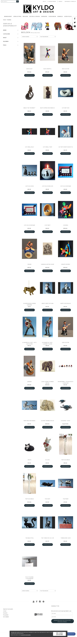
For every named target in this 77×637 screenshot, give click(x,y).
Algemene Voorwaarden (8, 609)
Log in (44, 1)
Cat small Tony (47, 147)
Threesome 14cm (66, 538)
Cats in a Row (29, 186)
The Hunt (47, 498)
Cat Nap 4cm (65, 108)
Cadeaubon (52, 16)
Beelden (25, 16)
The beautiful (29, 538)
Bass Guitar (65, 68)
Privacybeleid (5, 615)
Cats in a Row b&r (65, 186)
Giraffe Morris (65, 264)
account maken (52, 1)
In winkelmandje (29, 75)
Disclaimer (5, 613)
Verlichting (17, 16)
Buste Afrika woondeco (47, 108)
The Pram (65, 498)
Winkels (60, 16)
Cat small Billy (29, 147)
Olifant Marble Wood (47, 420)
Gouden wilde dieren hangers (29, 304)
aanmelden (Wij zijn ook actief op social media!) (62, 621)
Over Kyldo (68, 16)
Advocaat (29, 68)
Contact (60, 1)
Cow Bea (65, 225)
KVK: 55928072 (6, 617)
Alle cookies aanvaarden (59, 634)
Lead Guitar (65, 342)
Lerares (29, 381)
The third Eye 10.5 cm (47, 538)
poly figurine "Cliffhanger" (29, 577)
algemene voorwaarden (26, 635)
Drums (29, 264)
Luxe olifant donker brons (47, 382)
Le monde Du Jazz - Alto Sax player (29, 343)
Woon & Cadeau (34, 16)
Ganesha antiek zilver (47, 264)
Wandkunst (8, 16)
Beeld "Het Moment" (29, 108)
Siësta (29, 459)
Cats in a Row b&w (29, 225)
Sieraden (44, 16)
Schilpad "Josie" (65, 420)
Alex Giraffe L (47, 68)
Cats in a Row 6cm (47, 186)
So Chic (47, 459)
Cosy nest (48, 225)
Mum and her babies (29, 420)
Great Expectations (47, 303)
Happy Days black (65, 303)
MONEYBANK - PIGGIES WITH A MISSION (65, 382)
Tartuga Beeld (65, 459)
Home (4, 20)
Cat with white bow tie (66, 147)
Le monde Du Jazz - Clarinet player (47, 343)
